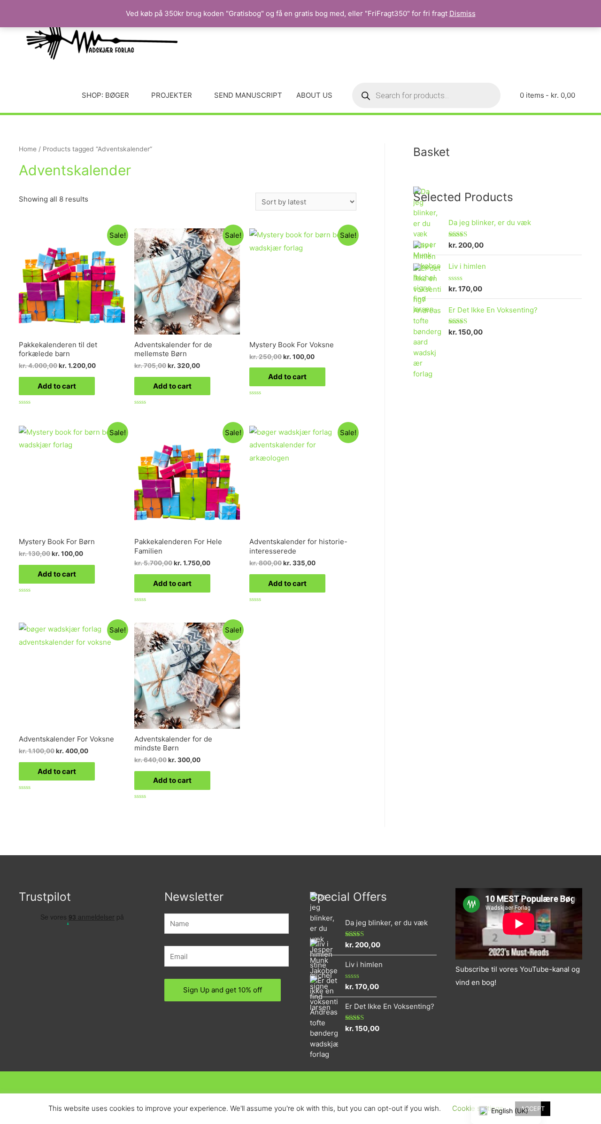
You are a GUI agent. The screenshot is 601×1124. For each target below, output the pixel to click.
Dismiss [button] (462, 13)
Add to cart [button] (57, 386)
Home (28, 149)
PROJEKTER (171, 95)
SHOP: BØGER (105, 95)
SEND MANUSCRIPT (248, 95)
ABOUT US (314, 95)
